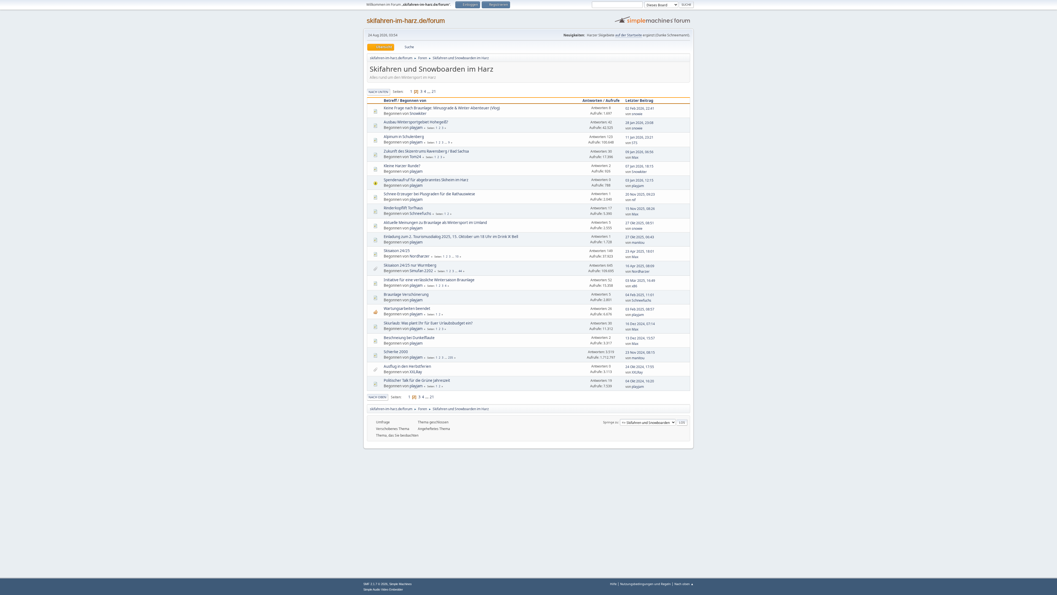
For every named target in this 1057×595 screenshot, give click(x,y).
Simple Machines (400, 584)
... (429, 91)
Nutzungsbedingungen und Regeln (645, 584)
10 (457, 256)
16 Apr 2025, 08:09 (639, 266)
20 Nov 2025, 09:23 (640, 194)
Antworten (592, 100)
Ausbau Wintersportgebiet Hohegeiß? (416, 122)
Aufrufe (613, 100)
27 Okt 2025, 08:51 (639, 223)
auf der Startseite (628, 35)
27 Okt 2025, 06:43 (639, 237)
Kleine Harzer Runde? (402, 165)
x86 (634, 286)
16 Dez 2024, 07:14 (640, 323)
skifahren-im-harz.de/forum (406, 20)
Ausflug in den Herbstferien (407, 366)
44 (460, 271)
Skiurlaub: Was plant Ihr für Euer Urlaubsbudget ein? (428, 323)
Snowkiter (418, 113)
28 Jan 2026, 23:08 (639, 122)
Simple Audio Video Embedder (383, 589)
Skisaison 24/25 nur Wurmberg (410, 265)
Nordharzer (420, 256)
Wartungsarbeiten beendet (407, 308)
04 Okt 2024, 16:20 (639, 381)
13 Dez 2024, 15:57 (640, 338)
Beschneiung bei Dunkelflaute (409, 337)
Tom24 (415, 156)
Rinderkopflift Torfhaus (403, 207)
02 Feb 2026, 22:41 (639, 108)
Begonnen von (413, 100)
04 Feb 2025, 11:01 (639, 295)
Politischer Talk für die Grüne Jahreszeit (417, 380)
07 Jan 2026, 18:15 (639, 166)
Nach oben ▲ (684, 584)
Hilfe (613, 584)
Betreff (390, 100)
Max (635, 157)
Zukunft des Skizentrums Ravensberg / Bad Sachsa (426, 151)
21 (434, 91)
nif (634, 200)
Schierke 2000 (396, 351)
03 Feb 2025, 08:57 (639, 309)
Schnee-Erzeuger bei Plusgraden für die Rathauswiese (429, 193)
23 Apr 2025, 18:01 (639, 251)
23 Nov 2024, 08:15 (640, 352)
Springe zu (610, 422)
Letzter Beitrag (639, 100)
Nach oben (377, 397)
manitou (638, 242)
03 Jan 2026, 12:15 (639, 180)
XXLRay (416, 371)
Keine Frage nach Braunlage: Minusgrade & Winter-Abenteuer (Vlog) (442, 108)
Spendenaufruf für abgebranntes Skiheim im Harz (426, 179)
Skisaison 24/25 (397, 250)
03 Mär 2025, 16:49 (640, 280)
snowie (637, 114)
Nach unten (378, 92)
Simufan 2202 (421, 270)
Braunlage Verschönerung (406, 294)
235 (450, 357)
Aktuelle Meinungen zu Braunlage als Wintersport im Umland (435, 222)
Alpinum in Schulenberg (404, 136)
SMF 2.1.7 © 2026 (375, 584)
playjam (416, 127)
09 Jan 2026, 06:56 (639, 152)
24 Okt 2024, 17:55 (639, 366)
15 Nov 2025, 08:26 (640, 208)
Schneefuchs (420, 213)
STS (635, 142)
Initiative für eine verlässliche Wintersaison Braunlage (429, 279)
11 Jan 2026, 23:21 (639, 137)
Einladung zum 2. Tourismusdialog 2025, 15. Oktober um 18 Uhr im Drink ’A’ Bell (451, 236)
